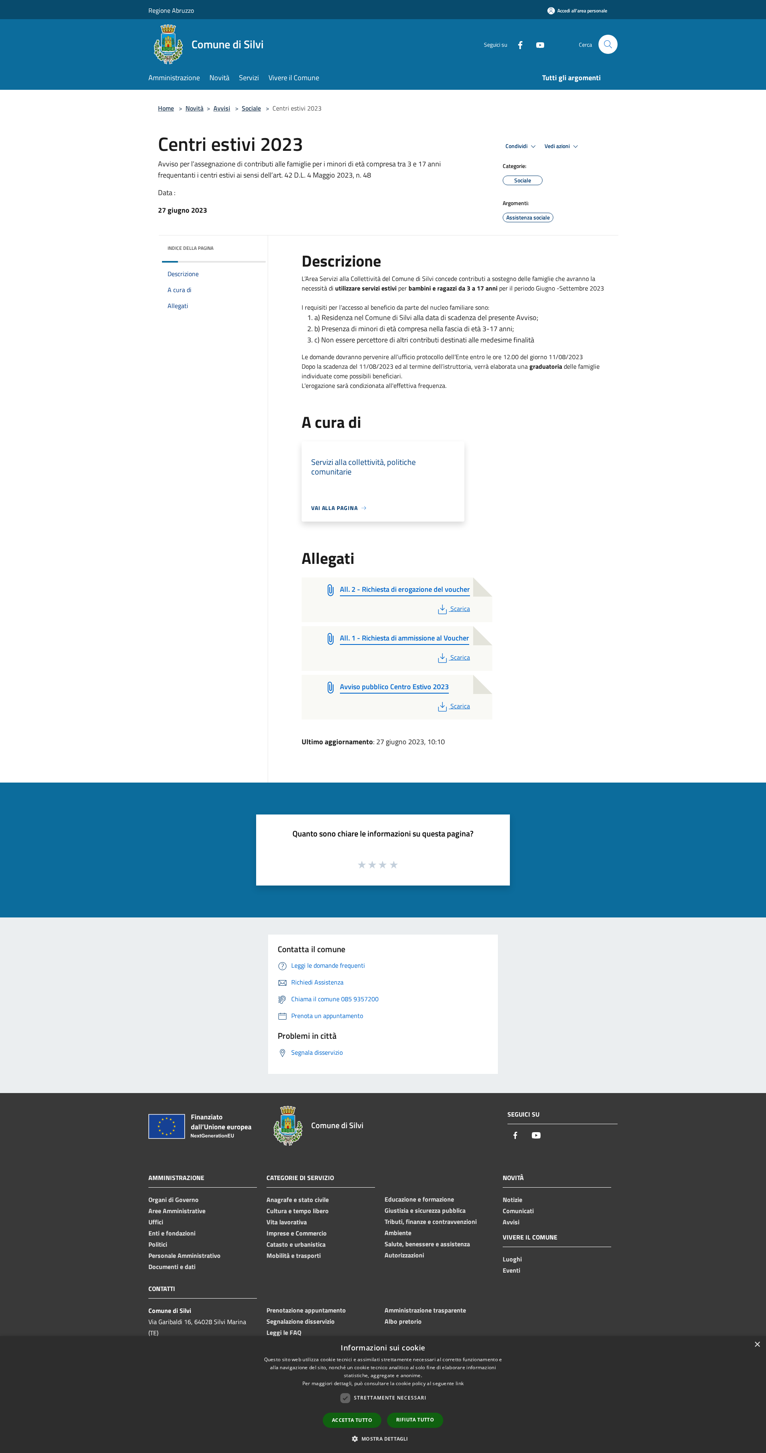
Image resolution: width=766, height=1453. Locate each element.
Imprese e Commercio (297, 1233)
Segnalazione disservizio (301, 1321)
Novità (194, 108)
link (460, 1383)
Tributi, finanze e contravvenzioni (431, 1221)
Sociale (251, 108)
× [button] (757, 1345)
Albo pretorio (403, 1321)
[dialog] (383, 1394)
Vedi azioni (558, 146)
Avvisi (221, 108)
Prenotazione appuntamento (306, 1310)
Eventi (511, 1270)
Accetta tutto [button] (352, 1420)
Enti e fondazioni (171, 1233)
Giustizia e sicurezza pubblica (425, 1210)
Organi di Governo (173, 1199)
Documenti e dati (171, 1266)
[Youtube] (537, 44)
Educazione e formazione (419, 1199)
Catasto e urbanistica (296, 1244)
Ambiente (398, 1233)
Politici (157, 1244)
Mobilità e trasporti (294, 1255)
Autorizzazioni (404, 1255)
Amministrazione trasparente (425, 1310)
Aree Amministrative (176, 1211)
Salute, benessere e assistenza (427, 1244)
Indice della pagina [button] (190, 248)
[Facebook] (517, 44)
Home (166, 108)
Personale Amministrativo (184, 1255)
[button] (383, 1438)
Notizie (512, 1199)
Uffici (155, 1222)
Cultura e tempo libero (298, 1211)
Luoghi (512, 1259)
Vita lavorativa (287, 1222)
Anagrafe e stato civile (298, 1199)
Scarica (460, 608)
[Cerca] (608, 44)
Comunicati (518, 1211)
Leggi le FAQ (284, 1332)
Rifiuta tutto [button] (415, 1419)
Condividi (517, 146)
